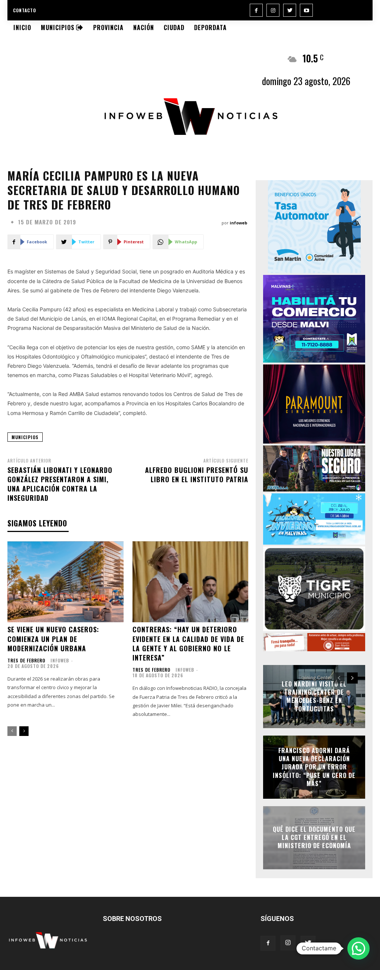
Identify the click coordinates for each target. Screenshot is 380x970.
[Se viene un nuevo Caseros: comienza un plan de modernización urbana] (65, 582)
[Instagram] (272, 10)
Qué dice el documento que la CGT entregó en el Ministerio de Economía (314, 837)
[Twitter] (289, 10)
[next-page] (24, 731)
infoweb (238, 223)
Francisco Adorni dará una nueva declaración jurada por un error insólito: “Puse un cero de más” (314, 767)
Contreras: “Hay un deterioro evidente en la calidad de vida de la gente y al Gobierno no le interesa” (188, 643)
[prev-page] (12, 731)
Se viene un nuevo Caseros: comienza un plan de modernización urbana (53, 639)
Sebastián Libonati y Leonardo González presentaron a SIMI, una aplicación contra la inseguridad (59, 484)
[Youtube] (306, 10)
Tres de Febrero (26, 660)
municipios (25, 437)
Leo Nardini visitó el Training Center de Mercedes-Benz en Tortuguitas (314, 696)
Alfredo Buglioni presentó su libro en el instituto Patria (196, 474)
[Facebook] (256, 10)
